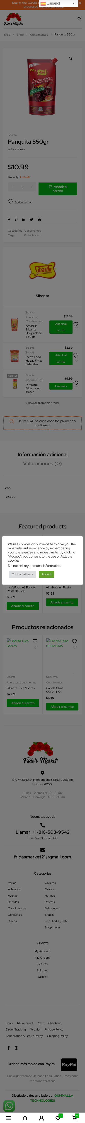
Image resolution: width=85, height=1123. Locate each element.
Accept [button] (46, 574)
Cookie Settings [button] (22, 574)
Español (53, 3)
